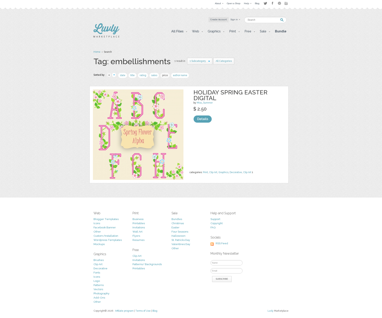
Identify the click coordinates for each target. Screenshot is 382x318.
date (122, 75)
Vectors (98, 289)
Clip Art (213, 172)
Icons (97, 223)
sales (154, 75)
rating (143, 75)
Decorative (236, 172)
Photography (101, 293)
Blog (154, 310)
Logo (97, 280)
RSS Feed (222, 243)
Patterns (99, 285)
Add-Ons (99, 297)
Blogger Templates (106, 219)
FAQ (212, 227)
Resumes (138, 239)
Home (97, 51)
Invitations (139, 227)
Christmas (178, 223)
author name (180, 75)
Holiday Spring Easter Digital (230, 95)
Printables (139, 223)
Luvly (271, 310)
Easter (175, 227)
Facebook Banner (105, 227)
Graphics (223, 172)
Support (215, 219)
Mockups (99, 244)
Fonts (97, 272)
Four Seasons (180, 231)
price (165, 75)
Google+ (286, 3)
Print (205, 172)
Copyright (216, 223)
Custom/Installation (106, 235)
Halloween (178, 235)
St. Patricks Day (181, 239)
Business (138, 219)
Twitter (265, 3)
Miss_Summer (205, 102)
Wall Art (137, 231)
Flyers (136, 235)
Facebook (272, 3)
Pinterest (279, 3)
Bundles (177, 219)
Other (97, 231)
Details (202, 119)
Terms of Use (143, 310)
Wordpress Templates (108, 239)
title (132, 75)
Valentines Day (181, 244)
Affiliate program (124, 310)
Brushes (99, 260)
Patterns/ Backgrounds (147, 264)
